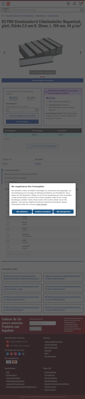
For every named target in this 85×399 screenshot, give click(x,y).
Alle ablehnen (22, 211)
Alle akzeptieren (63, 211)
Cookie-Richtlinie (41, 204)
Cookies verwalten (43, 211)
